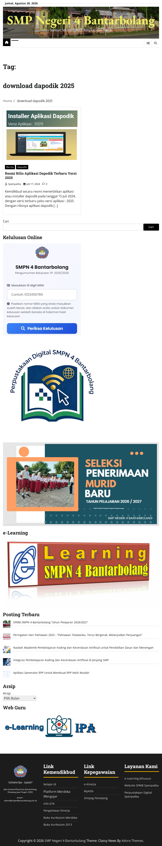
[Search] (155, 43)
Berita (10, 167)
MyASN (88, 791)
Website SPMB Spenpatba (141, 785)
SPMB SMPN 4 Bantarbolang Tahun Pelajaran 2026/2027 (50, 622)
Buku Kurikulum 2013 (57, 824)
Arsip (7, 693)
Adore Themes (132, 840)
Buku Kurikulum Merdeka (60, 818)
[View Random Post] (148, 43)
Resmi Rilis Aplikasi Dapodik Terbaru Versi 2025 (41, 175)
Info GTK (49, 803)
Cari (6, 221)
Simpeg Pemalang (96, 798)
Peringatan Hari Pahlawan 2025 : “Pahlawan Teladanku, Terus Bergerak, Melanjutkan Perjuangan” (77, 635)
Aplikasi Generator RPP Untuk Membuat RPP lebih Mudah (51, 673)
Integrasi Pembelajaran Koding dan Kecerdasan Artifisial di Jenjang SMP (61, 660)
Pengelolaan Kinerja (56, 810)
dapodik (22, 167)
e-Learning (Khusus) (137, 778)
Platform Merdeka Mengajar (56, 794)
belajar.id (49, 784)
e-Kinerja (90, 784)
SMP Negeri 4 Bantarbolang (81, 20)
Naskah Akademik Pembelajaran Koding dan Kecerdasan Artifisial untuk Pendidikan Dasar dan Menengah (83, 647)
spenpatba (14, 184)
